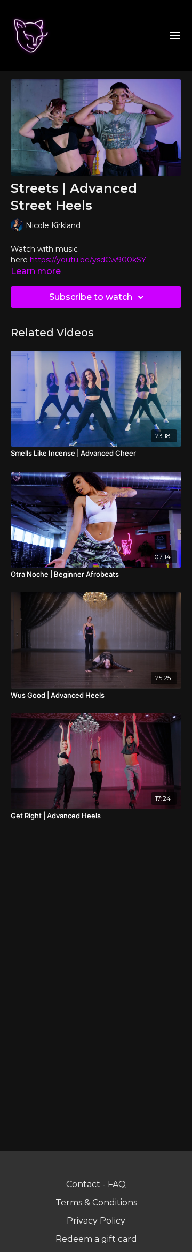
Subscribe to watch (90, 297)
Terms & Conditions (96, 1202)
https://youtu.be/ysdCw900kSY (88, 260)
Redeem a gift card (96, 1239)
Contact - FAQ (96, 1184)
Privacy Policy (96, 1221)
